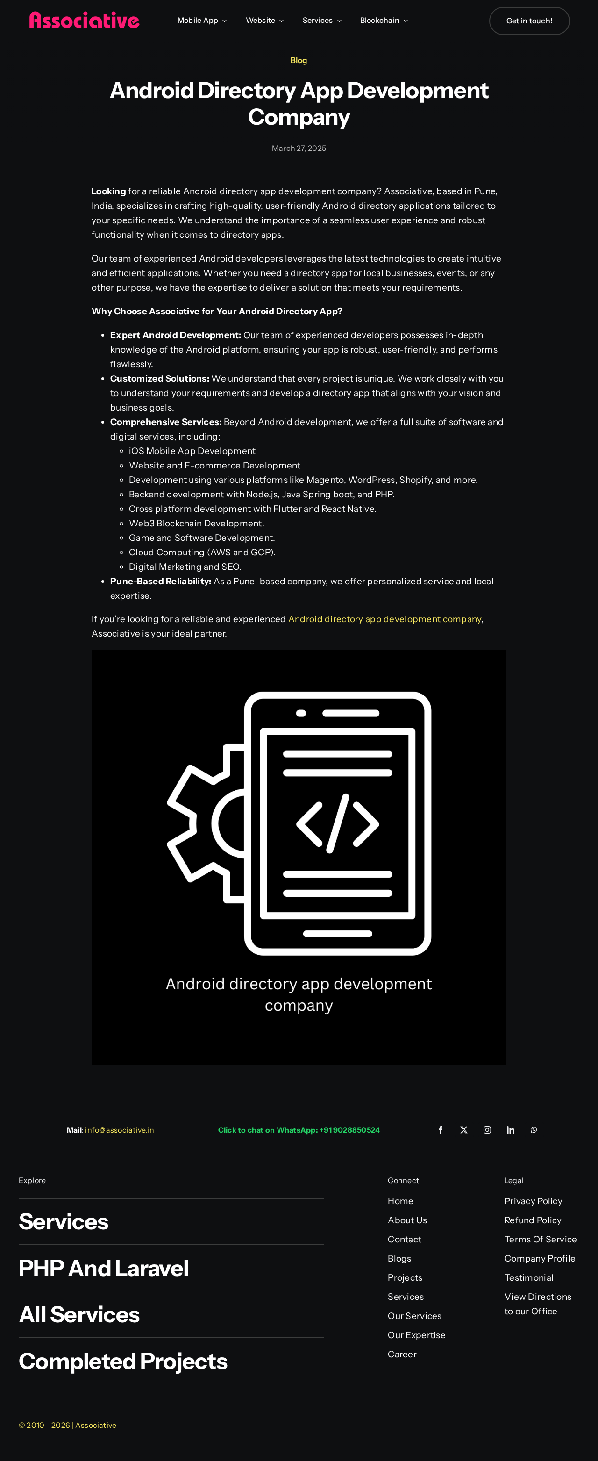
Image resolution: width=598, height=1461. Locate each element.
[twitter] (464, 1129)
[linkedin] (511, 1129)
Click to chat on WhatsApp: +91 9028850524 (299, 1130)
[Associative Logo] (84, 15)
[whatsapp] (534, 1129)
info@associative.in (119, 1130)
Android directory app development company (384, 619)
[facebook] (441, 1129)
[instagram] (487, 1129)
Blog (299, 60)
